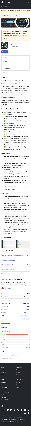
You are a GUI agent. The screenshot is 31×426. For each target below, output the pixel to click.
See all (28, 347)
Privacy (3, 375)
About (3, 367)
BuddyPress (5, 399)
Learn (2, 379)
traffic (28, 318)
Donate (19, 384)
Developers (4, 384)
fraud (28, 315)
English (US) (27, 312)
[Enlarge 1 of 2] (13, 242)
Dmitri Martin (15, 46)
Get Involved (19, 379)
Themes (18, 370)
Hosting (3, 372)
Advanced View (5, 323)
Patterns (18, 375)
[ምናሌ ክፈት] (28, 2)
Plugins (18, 372)
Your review (4, 347)
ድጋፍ (4, 72)
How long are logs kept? (7, 269)
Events (18, 382)
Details (5, 57)
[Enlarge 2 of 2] (27, 242)
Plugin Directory (5, 6)
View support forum (6, 358)
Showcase (19, 367)
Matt (3, 394)
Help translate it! (26, 10)
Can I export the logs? (7, 264)
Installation (6, 65)
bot (25, 315)
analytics (21, 315)
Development (6, 68)
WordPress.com (6, 392)
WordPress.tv (5, 387)
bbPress (4, 397)
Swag (18, 387)
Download (4, 51)
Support (3, 382)
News (2, 370)
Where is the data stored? (8, 260)
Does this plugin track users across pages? (12, 255)
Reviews (5, 61)
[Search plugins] (16, 15)
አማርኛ (6, 406)
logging (23, 318)
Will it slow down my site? (8, 274)
